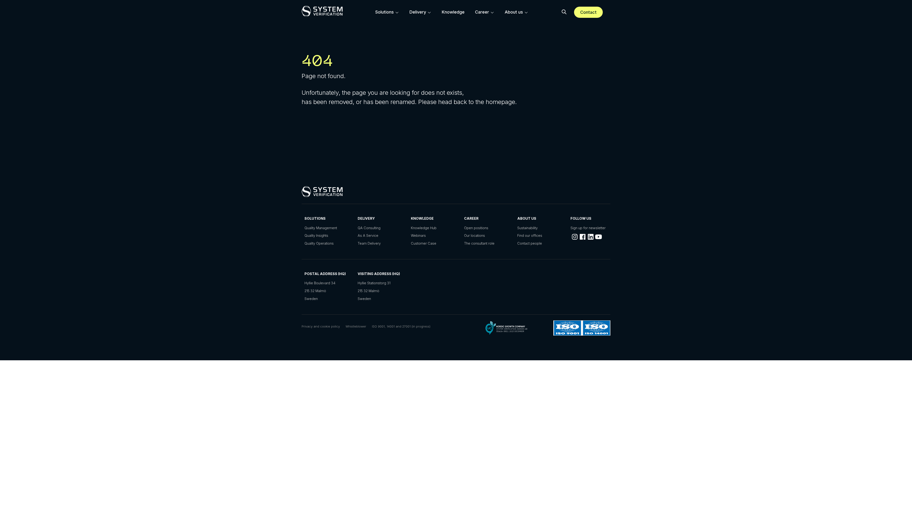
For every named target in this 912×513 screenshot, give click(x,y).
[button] (564, 12)
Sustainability (527, 228)
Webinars (418, 235)
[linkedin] (590, 237)
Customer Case (423, 243)
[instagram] (575, 237)
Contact (588, 12)
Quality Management (320, 228)
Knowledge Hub (424, 228)
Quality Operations (319, 243)
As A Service (368, 235)
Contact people (529, 243)
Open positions (476, 228)
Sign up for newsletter (588, 228)
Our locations (474, 235)
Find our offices (529, 235)
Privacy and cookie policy (321, 326)
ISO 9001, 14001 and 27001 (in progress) (401, 326)
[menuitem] (387, 12)
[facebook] (582, 237)
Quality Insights (316, 235)
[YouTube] (598, 237)
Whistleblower (356, 326)
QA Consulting (369, 228)
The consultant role (479, 243)
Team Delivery (369, 243)
